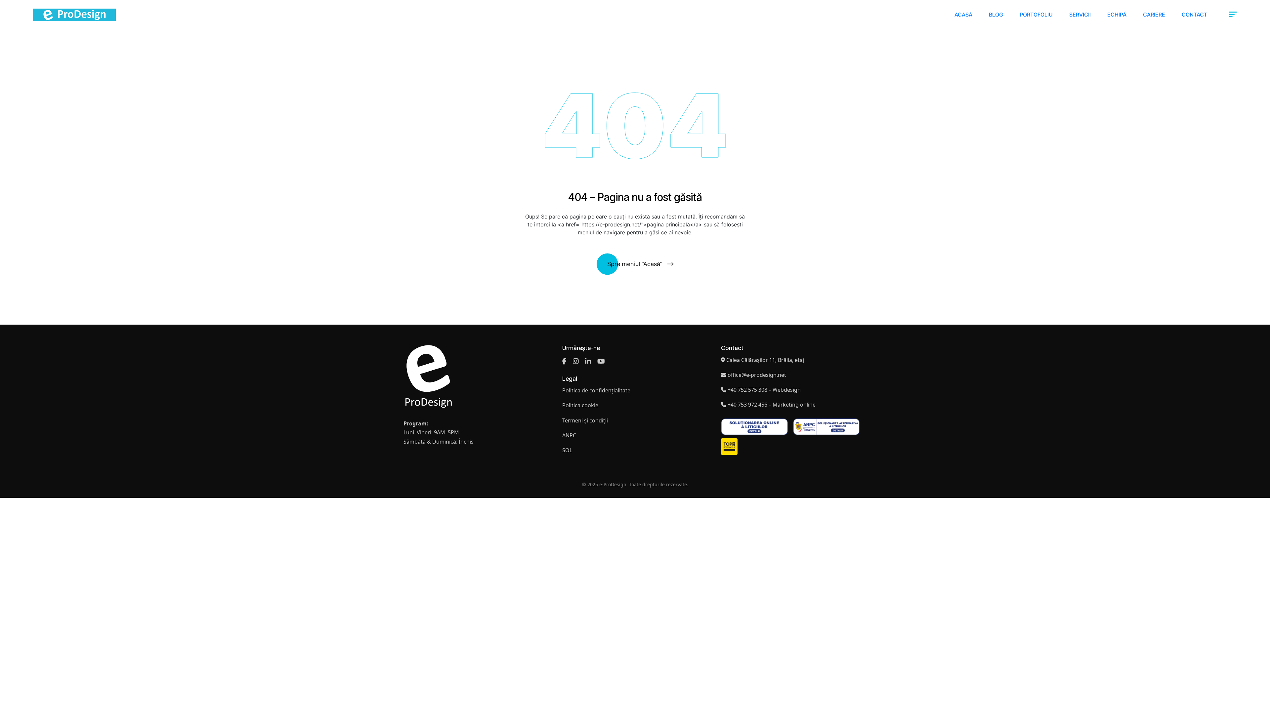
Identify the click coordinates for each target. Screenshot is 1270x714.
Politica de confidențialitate (596, 390)
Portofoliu (1036, 14)
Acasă (963, 14)
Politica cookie (580, 405)
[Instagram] (576, 361)
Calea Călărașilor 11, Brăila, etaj (765, 360)
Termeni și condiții (585, 420)
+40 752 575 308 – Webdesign (764, 389)
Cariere (1154, 14)
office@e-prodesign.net (757, 374)
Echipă (1116, 14)
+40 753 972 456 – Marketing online (772, 404)
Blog (996, 14)
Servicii (1080, 14)
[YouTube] (601, 361)
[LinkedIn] (588, 361)
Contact (1194, 14)
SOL (567, 450)
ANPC (569, 435)
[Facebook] (564, 361)
